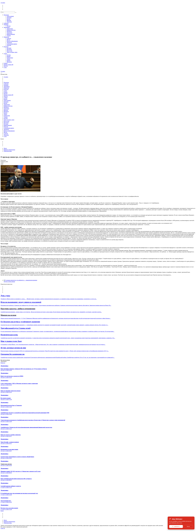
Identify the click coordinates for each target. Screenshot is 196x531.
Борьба (8, 56)
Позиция (9, 17)
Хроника (6, 24)
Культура (6, 46)
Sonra (188, 526)
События (6, 23)
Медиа (8, 39)
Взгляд (8, 19)
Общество (6, 37)
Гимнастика (10, 57)
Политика (6, 15)
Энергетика (10, 28)
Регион (8, 26)
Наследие (9, 49)
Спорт (5, 53)
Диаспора (9, 21)
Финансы (9, 31)
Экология (9, 42)
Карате (8, 60)
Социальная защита (12, 44)
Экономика (7, 27)
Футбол (9, 55)
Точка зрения (10, 16)
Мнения (9, 20)
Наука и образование (12, 41)
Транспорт (9, 32)
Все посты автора (5, 360)
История (9, 48)
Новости (3, 362)
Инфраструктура (11, 30)
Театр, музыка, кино (12, 52)
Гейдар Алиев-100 (8, 64)
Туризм (9, 35)
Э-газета (3, 2)
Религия (9, 45)
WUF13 (6, 66)
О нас (5, 67)
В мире (5, 63)
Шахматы (9, 61)
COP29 (5, 97)
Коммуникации (11, 34)
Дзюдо (8, 59)
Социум (9, 38)
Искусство (9, 50)
